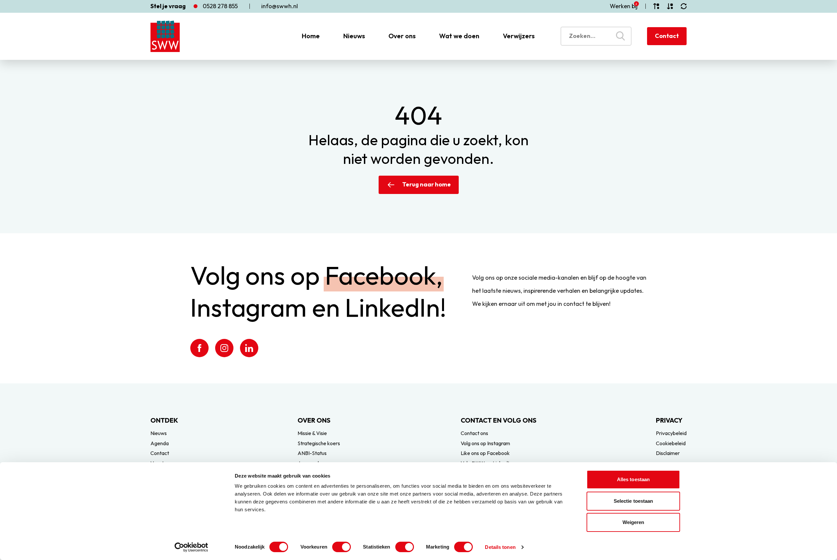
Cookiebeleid (671, 443)
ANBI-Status (312, 453)
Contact (667, 36)
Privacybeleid (671, 433)
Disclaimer (668, 453)
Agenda (159, 443)
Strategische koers (319, 443)
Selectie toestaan (633, 501)
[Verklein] (670, 6)
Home (311, 36)
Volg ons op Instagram (485, 443)
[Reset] (684, 6)
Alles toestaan (633, 479)
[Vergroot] (656, 6)
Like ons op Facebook (485, 453)
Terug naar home (426, 184)
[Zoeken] (620, 35)
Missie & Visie (312, 433)
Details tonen (500, 547)
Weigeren (633, 522)
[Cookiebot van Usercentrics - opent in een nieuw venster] (191, 547)
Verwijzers (519, 36)
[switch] (341, 547)
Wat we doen (459, 36)
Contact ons (474, 433)
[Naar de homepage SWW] (165, 36)
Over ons (402, 36)
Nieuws (354, 36)
